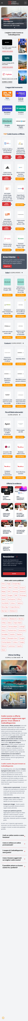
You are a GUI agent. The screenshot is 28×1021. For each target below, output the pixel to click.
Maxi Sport (5, 611)
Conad (15, 587)
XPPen (19, 599)
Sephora (20, 603)
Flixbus (4, 630)
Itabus (9, 623)
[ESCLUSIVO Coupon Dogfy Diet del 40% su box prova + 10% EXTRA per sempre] (21, 510)
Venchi (3, 595)
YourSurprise (11, 599)
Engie (8, 583)
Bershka (21, 619)
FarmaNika (5, 634)
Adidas (3, 638)
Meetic (3, 650)
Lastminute (12, 646)
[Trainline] (21, 108)
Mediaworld (13, 611)
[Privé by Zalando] (21, 94)
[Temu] (7, 94)
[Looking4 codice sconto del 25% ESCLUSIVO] (21, 527)
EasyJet (22, 642)
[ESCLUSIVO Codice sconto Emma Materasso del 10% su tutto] (14, 18)
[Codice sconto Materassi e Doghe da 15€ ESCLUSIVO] (7, 544)
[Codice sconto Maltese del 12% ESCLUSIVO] (7, 527)
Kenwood (22, 591)
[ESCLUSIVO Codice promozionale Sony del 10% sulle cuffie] (7, 493)
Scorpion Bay (16, 583)
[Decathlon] (7, 108)
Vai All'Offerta (7, 295)
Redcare (4, 587)
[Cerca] (25, 3)
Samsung (15, 591)
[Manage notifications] (3, 1018)
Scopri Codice (19, 179)
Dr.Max (4, 623)
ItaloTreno (4, 619)
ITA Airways (23, 595)
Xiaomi (3, 599)
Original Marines (14, 607)
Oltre (10, 587)
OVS (9, 591)
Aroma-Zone (22, 630)
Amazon (4, 626)
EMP (16, 595)
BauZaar (19, 634)
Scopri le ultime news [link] (12, 657)
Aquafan (19, 646)
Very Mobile (5, 603)
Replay (3, 591)
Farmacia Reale (13, 626)
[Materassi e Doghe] (21, 121)
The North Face (12, 630)
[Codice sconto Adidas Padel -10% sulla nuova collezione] (7, 510)
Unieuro (13, 603)
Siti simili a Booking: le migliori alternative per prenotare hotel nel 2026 (11, 703)
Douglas (10, 595)
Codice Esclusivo (7, 51)
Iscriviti (14, 573)
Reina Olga (5, 607)
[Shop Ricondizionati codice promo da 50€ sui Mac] (21, 493)
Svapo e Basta (17, 623)
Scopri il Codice (7, 82)
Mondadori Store (12, 638)
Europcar (22, 587)
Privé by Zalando (6, 642)
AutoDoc (12, 634)
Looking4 (21, 626)
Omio (3, 583)
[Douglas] (7, 121)
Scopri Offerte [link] (15, 273)
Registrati (7, 266)
